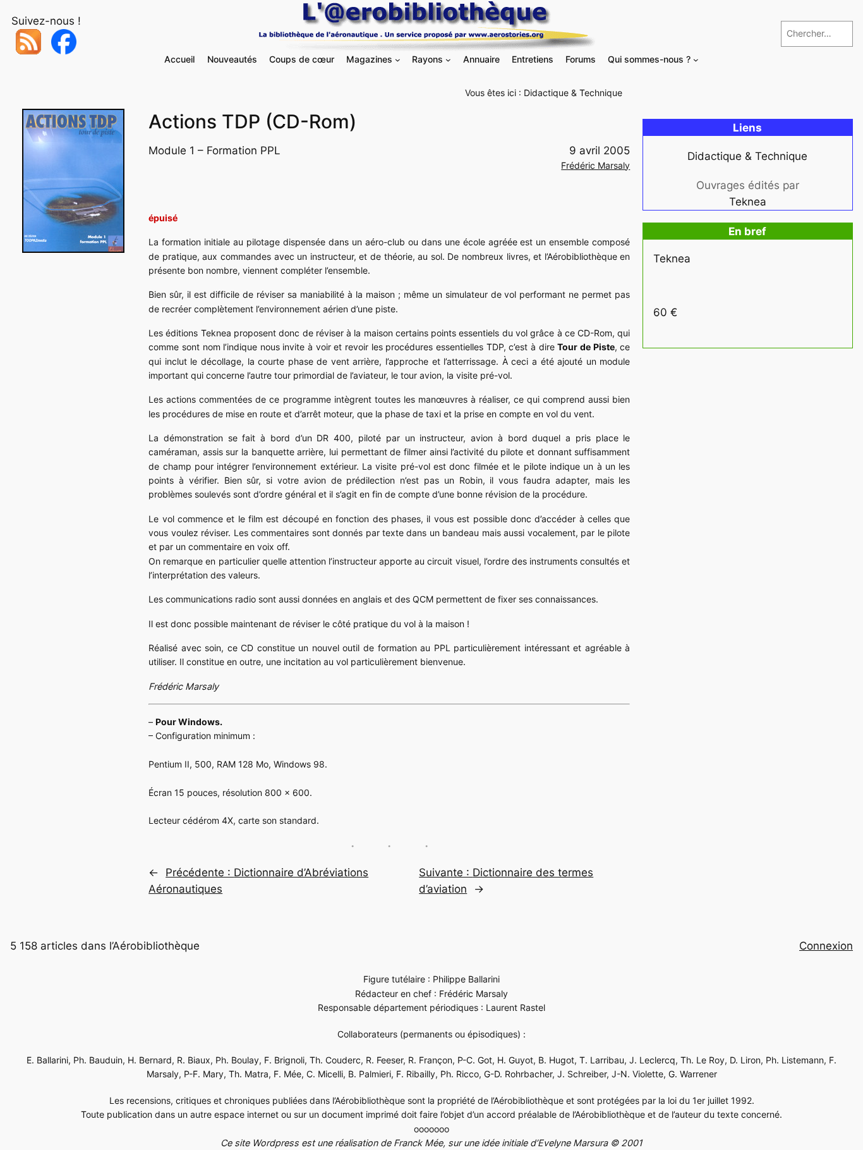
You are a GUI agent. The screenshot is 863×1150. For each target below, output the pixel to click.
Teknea (747, 201)
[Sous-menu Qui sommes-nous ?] (696, 60)
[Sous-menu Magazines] (398, 60)
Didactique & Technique (573, 92)
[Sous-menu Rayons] (448, 60)
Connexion (826, 945)
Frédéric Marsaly (595, 165)
